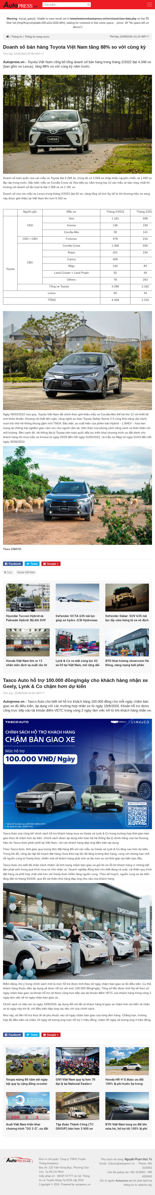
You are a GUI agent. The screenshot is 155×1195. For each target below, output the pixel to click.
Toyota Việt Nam (26, 572)
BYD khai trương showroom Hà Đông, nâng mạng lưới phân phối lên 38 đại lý (127, 663)
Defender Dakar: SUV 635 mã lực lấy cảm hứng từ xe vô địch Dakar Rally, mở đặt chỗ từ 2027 (127, 618)
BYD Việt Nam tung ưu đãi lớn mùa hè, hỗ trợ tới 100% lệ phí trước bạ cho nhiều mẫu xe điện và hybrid (126, 1127)
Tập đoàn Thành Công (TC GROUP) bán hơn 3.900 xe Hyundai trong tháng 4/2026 (76, 1127)
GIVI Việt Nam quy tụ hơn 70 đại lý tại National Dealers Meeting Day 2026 (75, 1082)
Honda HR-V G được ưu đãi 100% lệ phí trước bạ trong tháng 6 (124, 1082)
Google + (53, 563)
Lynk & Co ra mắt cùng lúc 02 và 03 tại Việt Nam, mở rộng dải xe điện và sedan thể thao (77, 663)
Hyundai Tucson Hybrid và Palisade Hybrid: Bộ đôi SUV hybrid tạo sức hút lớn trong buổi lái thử (26, 618)
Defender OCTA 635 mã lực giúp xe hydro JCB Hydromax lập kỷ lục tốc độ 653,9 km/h (76, 618)
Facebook (15, 563)
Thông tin (16, 36)
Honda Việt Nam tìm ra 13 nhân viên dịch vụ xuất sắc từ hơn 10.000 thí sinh (26, 663)
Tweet (34, 563)
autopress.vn (83, 1184)
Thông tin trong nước (37, 36)
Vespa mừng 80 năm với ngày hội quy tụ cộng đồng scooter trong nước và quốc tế (27, 1082)
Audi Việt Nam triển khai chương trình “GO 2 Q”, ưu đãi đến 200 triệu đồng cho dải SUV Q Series (27, 1127)
